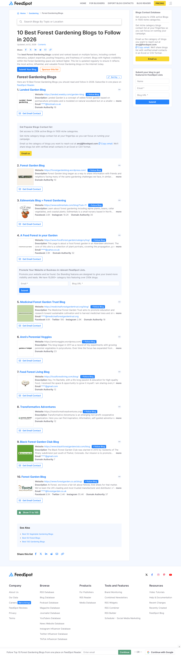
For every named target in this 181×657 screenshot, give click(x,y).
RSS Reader (85, 597)
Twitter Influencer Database (54, 634)
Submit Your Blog (27, 69)
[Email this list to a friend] (45, 49)
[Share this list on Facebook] (25, 49)
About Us (13, 592)
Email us (25, 153)
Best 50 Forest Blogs (31, 538)
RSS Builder (110, 613)
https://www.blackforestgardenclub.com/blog (67, 446)
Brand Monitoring (113, 592)
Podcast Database (49, 602)
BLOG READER (144, 3)
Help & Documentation (160, 597)
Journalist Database (50, 613)
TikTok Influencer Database (53, 639)
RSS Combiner (112, 607)
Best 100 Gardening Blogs (33, 541)
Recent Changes (157, 602)
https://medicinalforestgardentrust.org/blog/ (66, 306)
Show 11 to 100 (30, 512)
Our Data (13, 597)
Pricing (160, 3)
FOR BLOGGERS (97, 3)
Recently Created (158, 607)
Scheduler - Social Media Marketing (122, 618)
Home (83, 3)
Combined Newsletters (116, 597)
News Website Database (52, 623)
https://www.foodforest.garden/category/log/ (67, 240)
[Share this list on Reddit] (40, 49)
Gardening (34, 13)
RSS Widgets (111, 602)
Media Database (88, 602)
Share (19, 50)
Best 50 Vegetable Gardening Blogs (37, 534)
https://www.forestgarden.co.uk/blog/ (63, 481)
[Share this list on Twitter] (30, 49)
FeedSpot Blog (156, 613)
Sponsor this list (50, 69)
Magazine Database (50, 607)
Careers (19, 602)
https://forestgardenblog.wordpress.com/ (65, 170)
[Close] (179, 646)
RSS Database (47, 592)
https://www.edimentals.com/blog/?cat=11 (65, 205)
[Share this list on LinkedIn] (35, 49)
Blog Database (47, 597)
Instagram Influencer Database (55, 628)
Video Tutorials (156, 592)
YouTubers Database (50, 618)
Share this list (25, 554)
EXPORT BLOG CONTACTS (121, 3)
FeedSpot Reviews (18, 607)
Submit (24, 290)
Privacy (12, 613)
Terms (12, 618)
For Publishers (87, 592)
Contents (42, 44)
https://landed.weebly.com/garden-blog (64, 94)
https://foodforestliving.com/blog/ (61, 376)
